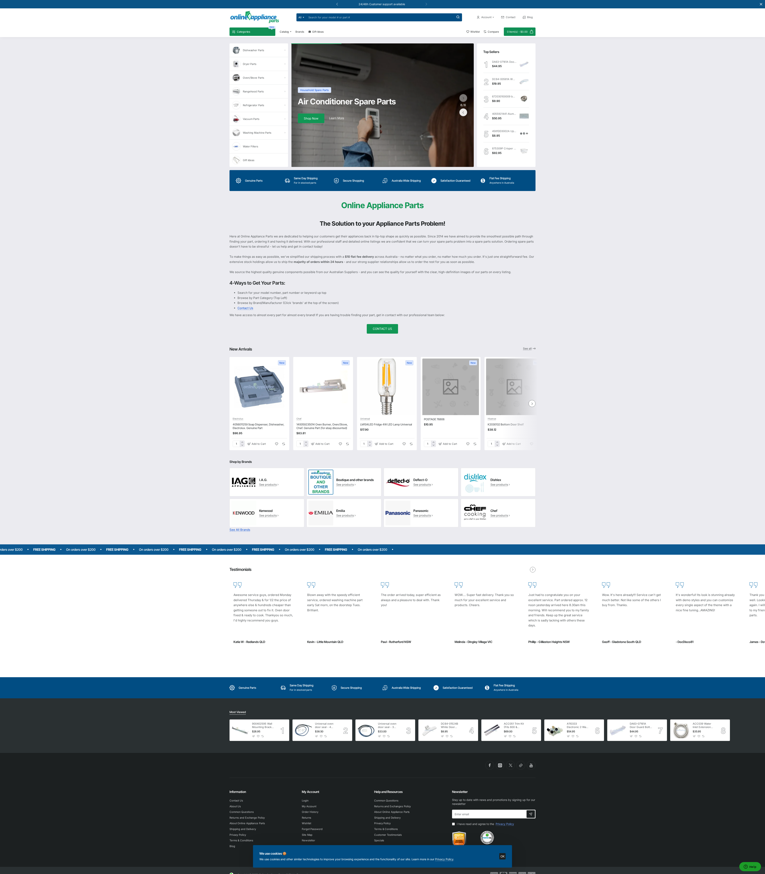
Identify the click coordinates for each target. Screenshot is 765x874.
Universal (365, 418)
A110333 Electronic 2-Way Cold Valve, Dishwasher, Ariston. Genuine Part (577, 725)
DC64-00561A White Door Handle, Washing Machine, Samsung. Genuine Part (504, 79)
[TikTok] (520, 765)
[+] (242, 442)
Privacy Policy (444, 859)
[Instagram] (500, 765)
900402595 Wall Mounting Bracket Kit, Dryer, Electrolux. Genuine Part (263, 725)
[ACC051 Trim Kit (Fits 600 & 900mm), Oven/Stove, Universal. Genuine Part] (492, 730)
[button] (426, 4)
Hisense (492, 418)
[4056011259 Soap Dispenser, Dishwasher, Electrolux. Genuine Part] (259, 387)
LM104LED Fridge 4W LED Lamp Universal (386, 424)
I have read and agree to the (485, 824)
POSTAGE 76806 (434, 419)
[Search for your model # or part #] (458, 17)
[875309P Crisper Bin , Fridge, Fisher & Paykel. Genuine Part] (524, 151)
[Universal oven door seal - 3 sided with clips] (366, 730)
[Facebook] (489, 765)
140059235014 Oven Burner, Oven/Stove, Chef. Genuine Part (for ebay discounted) (322, 426)
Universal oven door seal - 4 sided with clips (324, 725)
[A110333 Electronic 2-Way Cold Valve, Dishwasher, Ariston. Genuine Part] (555, 730)
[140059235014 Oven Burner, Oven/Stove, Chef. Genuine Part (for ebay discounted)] (323, 387)
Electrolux (238, 418)
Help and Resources (388, 792)
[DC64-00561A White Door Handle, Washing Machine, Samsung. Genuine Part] (524, 81)
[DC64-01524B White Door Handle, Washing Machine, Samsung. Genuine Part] (429, 730)
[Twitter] (510, 765)
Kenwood (266, 511)
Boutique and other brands (355, 480)
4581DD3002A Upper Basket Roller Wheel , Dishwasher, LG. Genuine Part (504, 131)
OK (502, 856)
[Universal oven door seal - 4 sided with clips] (303, 730)
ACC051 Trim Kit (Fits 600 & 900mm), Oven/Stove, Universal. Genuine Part (514, 725)
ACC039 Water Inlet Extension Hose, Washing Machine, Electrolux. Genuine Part (702, 725)
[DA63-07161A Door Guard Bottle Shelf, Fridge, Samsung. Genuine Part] (524, 64)
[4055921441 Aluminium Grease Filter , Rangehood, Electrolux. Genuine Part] (524, 116)
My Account (310, 792)
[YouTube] (531, 765)
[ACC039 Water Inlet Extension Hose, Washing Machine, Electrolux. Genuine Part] (681, 730)
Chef (298, 418)
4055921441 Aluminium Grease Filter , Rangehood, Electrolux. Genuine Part (504, 113)
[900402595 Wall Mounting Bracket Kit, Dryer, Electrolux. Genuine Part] (240, 730)
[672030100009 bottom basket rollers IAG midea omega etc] (524, 99)
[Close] (761, 4)
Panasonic (421, 511)
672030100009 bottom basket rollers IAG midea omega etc (504, 96)
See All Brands (240, 530)
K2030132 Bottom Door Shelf (506, 424)
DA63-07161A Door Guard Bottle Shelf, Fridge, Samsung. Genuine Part (504, 61)
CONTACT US (382, 329)
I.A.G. (263, 480)
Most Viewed (238, 712)
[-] (242, 445)
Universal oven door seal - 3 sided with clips (387, 725)
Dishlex (495, 480)
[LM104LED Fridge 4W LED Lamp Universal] (387, 387)
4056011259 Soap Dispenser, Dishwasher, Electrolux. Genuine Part (258, 426)
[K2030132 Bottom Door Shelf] (514, 387)
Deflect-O (420, 480)
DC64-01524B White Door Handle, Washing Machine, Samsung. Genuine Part (451, 725)
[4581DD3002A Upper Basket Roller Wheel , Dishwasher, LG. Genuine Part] (524, 134)
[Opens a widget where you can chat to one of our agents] (750, 867)
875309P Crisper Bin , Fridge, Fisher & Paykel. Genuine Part (504, 148)
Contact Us (245, 308)
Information (238, 792)
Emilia (340, 511)
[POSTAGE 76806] (450, 387)
